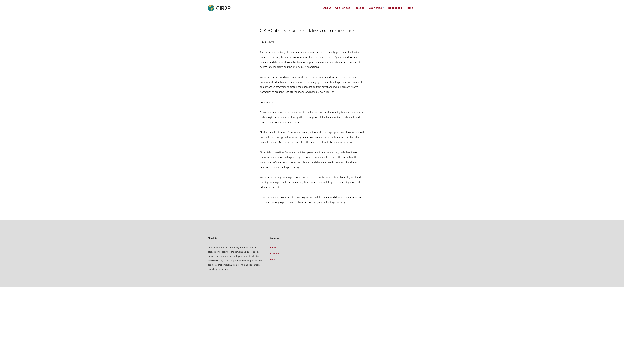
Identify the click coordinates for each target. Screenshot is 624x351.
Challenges (342, 8)
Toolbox (359, 8)
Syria (272, 259)
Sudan (273, 247)
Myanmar (274, 253)
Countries (375, 8)
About (327, 8)
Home (409, 8)
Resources (395, 8)
